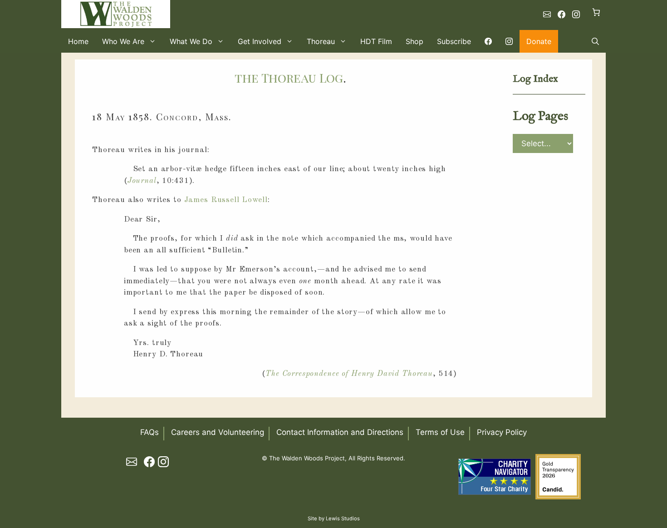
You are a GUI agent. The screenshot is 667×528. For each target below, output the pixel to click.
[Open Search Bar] (595, 41)
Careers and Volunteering (217, 432)
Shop (414, 41)
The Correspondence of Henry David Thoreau (349, 374)
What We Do (191, 41)
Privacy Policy (502, 432)
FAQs (149, 432)
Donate (538, 41)
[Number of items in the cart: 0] (596, 12)
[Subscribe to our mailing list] (547, 14)
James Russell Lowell (226, 200)
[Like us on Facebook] (561, 14)
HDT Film (376, 41)
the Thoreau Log (289, 77)
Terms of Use (440, 432)
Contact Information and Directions (339, 432)
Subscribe (454, 41)
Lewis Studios (343, 518)
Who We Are (123, 41)
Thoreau (321, 41)
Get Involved (259, 41)
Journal (142, 181)
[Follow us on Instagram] (576, 14)
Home (78, 41)
